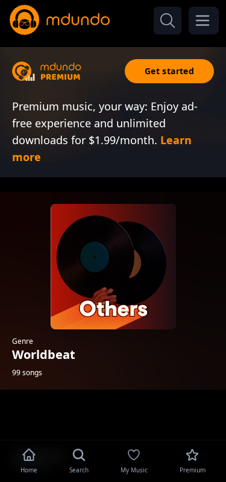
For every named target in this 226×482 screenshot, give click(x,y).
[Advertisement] (113, 417)
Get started (169, 71)
